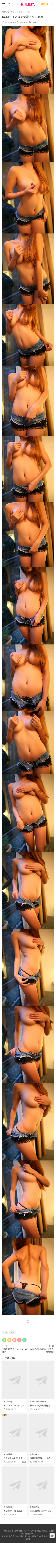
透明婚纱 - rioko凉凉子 (14, 1511)
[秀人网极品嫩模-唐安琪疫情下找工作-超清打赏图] (14, 1433)
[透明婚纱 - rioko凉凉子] (14, 1485)
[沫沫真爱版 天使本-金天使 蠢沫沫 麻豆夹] (41, 1485)
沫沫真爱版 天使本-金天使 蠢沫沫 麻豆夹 (41, 1511)
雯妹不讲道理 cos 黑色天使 (40, 1458)
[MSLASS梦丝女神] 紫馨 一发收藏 (41, 1405)
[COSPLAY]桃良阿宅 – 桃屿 (14, 1405)
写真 (5, 1332)
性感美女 (23, 22)
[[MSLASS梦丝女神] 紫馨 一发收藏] (41, 1380)
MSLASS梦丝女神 (39, 1402)
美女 (12, 1332)
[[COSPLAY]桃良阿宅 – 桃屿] (14, 1380)
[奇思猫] (28, 4)
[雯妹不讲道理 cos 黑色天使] (41, 1433)
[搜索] (9, 4)
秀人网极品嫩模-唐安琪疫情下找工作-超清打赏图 (14, 1458)
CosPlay (9, 1402)
